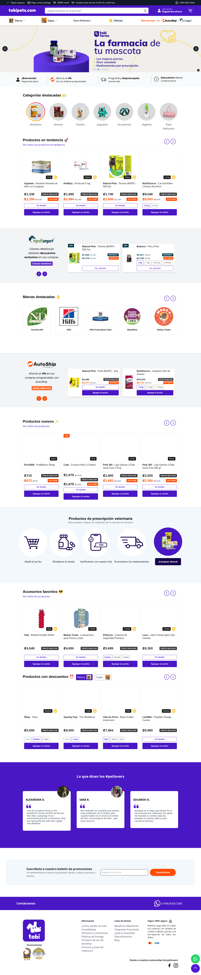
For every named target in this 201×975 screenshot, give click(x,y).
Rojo (67, 739)
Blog (116, 940)
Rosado (78, 657)
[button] (166, 20)
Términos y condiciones (95, 933)
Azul (82, 739)
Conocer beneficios (42, 263)
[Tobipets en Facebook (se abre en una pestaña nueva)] (169, 965)
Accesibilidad (89, 929)
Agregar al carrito (41, 212)
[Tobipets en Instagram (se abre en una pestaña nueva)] (175, 965)
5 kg (93, 262)
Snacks (80, 124)
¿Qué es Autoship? (124, 933)
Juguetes (102, 124)
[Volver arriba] (195, 968)
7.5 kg (148, 387)
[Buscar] (145, 11)
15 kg (157, 387)
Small (27, 739)
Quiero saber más (42, 388)
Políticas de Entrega (93, 936)
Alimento (35, 124)
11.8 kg (105, 387)
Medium (155, 739)
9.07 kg (102, 262)
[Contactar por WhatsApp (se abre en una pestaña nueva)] (195, 959)
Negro (86, 657)
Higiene (146, 124)
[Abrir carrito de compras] (188, 10)
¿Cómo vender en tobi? (94, 926)
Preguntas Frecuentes (126, 929)
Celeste (68, 657)
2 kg (85, 262)
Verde (74, 739)
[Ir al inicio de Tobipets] (21, 10)
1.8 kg (146, 206)
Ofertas (118, 20)
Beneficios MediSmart (126, 926)
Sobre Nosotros (123, 936)
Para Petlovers (82, 20)
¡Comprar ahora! (168, 561)
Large (35, 739)
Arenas (58, 124)
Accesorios (124, 124)
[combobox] (96, 11)
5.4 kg (154, 206)
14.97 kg (112, 262)
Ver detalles (41, 206)
